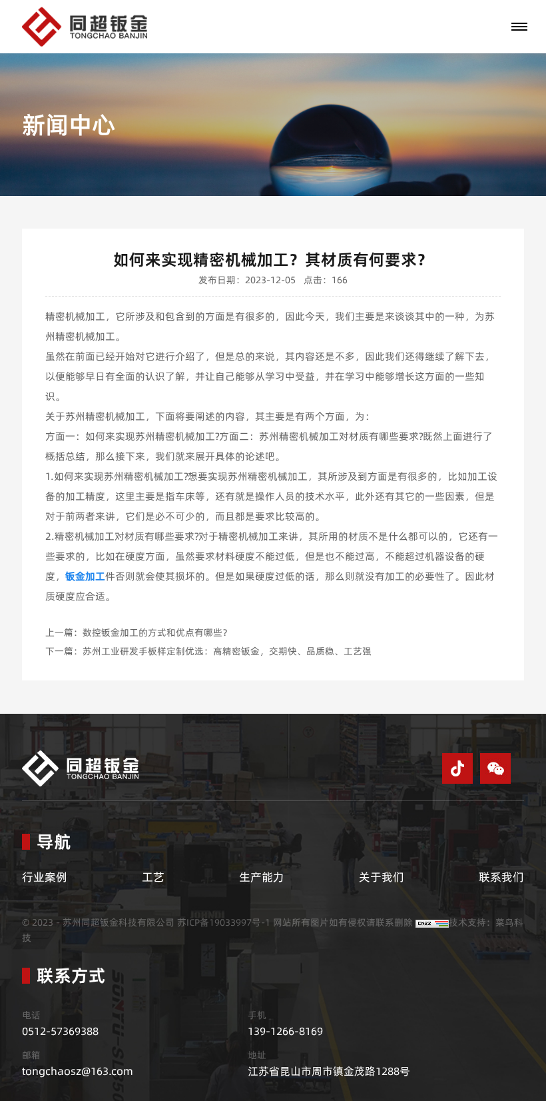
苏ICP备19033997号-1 (223, 922)
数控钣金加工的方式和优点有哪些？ (157, 632)
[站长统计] (432, 922)
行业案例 (44, 877)
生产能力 (261, 877)
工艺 (153, 877)
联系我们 (501, 877)
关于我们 (381, 877)
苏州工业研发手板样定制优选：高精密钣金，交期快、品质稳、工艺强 (227, 651)
